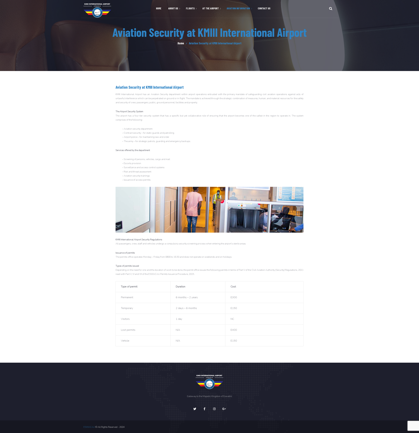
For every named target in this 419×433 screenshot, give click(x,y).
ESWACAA (89, 427)
